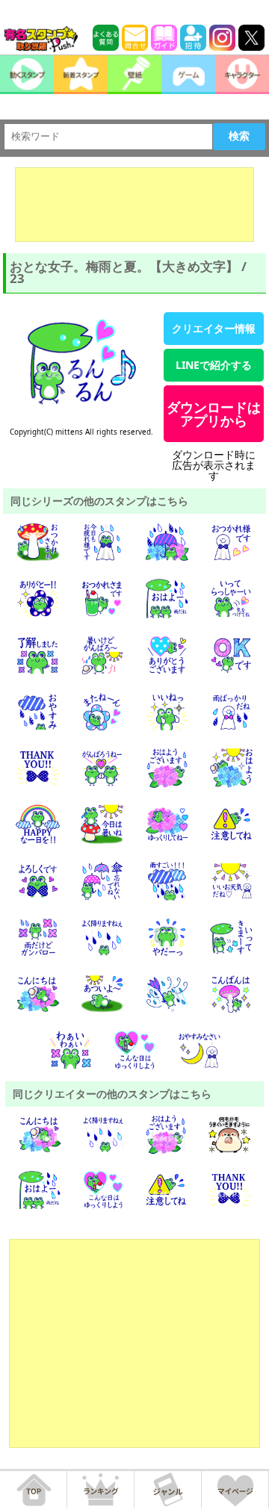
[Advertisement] (134, 204)
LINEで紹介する (214, 365)
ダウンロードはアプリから (214, 413)
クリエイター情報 (214, 328)
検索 (239, 136)
